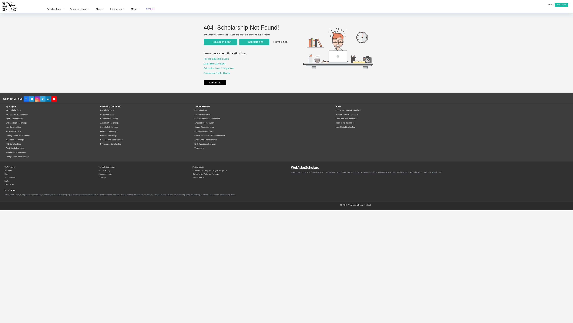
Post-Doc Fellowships (15, 148)
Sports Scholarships (14, 119)
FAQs (6, 181)
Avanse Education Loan (204, 123)
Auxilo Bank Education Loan (205, 140)
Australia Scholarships (109, 123)
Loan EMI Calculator (215, 63)
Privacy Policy (104, 170)
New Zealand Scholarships (111, 140)
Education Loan (221, 41)
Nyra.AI (150, 9)
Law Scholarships (13, 127)
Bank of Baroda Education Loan (207, 119)
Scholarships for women (16, 153)
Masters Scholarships (15, 140)
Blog (6, 174)
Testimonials (9, 177)
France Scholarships (108, 136)
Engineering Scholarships (16, 123)
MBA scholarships (13, 131)
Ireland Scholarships (108, 131)
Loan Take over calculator (346, 119)
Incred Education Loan (203, 131)
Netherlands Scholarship (110, 144)
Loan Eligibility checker (345, 127)
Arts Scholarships (13, 110)
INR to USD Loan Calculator (347, 115)
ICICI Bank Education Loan (205, 144)
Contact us (9, 184)
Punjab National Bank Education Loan (209, 136)
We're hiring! (9, 167)
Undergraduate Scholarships (18, 136)
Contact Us (214, 82)
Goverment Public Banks (217, 73)
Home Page (280, 41)
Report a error (198, 177)
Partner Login (198, 167)
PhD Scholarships (13, 144)
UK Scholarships (107, 115)
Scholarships (255, 41)
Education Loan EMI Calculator (348, 110)
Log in (550, 5)
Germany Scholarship (109, 119)
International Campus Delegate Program (209, 170)
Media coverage (105, 174)
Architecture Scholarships (17, 115)
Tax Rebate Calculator (345, 123)
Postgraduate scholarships (17, 157)
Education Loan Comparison (219, 68)
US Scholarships (107, 110)
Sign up (562, 5)
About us (8, 170)
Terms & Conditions (106, 167)
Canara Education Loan (204, 127)
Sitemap (102, 177)
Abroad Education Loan (216, 59)
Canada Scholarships (109, 127)
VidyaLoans (199, 148)
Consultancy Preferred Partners (205, 174)
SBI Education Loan (202, 115)
